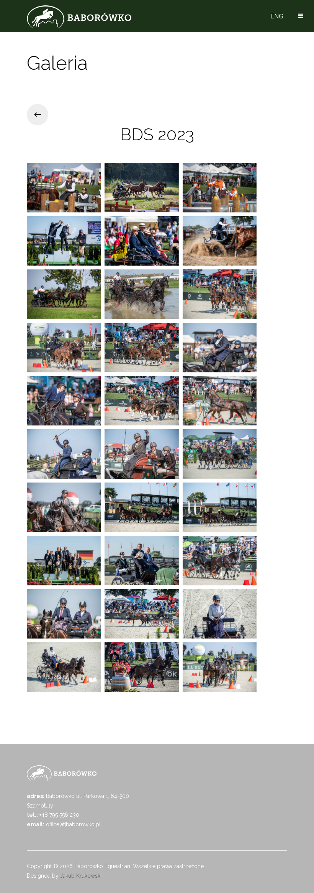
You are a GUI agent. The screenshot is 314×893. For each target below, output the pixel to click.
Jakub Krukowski (80, 876)
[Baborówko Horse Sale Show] (79, 16)
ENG (276, 16)
